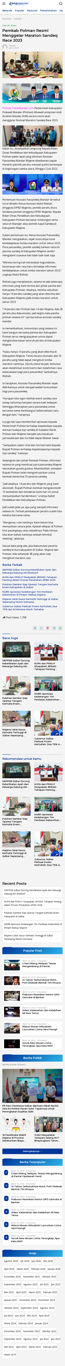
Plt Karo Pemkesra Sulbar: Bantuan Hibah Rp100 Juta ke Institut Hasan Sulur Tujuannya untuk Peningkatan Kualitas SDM (30, 1108)
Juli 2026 (25, 1260)
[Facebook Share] (35, 628)
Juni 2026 (36, 1260)
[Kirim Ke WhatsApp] (60, 628)
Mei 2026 (48, 1260)
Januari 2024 (41, 1323)
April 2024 (44, 1315)
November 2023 (31, 1331)
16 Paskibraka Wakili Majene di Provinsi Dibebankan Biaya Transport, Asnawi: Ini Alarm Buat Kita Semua (15, 1138)
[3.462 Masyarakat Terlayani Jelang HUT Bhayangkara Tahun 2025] (48, 1124)
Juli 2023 (44, 1338)
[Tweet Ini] (41, 628)
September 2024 (29, 1307)
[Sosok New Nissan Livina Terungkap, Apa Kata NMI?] (12, 1043)
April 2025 (21, 1292)
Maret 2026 (23, 1268)
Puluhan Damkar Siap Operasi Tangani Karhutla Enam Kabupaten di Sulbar (30, 586)
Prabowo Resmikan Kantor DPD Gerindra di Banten (40, 996)
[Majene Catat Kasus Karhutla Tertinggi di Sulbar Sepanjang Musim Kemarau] (16, 719)
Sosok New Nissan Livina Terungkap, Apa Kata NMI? (37, 1044)
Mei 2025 (9, 1292)
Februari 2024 (25, 1323)
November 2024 (46, 1299)
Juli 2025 (44, 1284)
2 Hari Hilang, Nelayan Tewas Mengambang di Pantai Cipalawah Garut (39, 965)
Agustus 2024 (47, 1307)
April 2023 (21, 1346)
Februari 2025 (50, 1292)
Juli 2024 (8, 1315)
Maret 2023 (35, 1346)
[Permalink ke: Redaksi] (4, 46)
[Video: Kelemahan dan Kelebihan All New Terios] (12, 1012)
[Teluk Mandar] (18, 3)
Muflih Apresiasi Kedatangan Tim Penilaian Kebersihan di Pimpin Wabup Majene (27, 593)
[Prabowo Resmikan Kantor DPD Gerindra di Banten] (12, 996)
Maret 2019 (10, 1354)
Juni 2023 (55, 1338)
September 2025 (12, 1284)
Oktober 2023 (49, 1331)
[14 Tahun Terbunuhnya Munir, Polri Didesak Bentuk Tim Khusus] (12, 980)
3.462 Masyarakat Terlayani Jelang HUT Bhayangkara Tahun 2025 (46, 1138)
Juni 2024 (19, 1315)
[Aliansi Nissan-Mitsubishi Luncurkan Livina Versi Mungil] (12, 1028)
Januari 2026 (54, 1268)
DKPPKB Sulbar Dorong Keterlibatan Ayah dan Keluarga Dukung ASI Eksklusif (29, 571)
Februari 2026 (38, 1268)
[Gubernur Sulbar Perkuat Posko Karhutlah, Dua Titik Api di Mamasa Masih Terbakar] (48, 723)
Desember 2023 (12, 1331)
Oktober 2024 (11, 1307)
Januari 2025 (10, 1299)
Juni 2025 (55, 1284)
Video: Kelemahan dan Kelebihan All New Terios (41, 1012)
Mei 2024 (31, 1315)
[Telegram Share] (54, 628)
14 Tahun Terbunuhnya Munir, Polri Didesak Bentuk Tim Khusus (41, 981)
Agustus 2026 (11, 1260)
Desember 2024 (27, 1299)
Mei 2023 (9, 1346)
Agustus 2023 (30, 1338)
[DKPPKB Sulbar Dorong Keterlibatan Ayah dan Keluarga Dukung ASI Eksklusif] (16, 650)
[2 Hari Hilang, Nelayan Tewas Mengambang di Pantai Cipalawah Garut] (12, 965)
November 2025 (31, 1276)
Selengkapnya (31, 1151)
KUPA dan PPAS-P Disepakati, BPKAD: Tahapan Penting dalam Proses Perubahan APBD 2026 (29, 578)
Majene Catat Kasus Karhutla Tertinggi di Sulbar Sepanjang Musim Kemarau (30, 600)
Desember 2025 (12, 1276)
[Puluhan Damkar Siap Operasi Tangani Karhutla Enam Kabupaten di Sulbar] (16, 685)
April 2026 (9, 1268)
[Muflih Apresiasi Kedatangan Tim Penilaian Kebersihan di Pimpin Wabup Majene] (48, 683)
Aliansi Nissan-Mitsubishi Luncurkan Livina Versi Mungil (39, 1028)
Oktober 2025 (49, 1276)
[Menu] (4, 3)
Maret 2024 (10, 1323)
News (13, 25)
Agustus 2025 (30, 1284)
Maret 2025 (35, 1292)
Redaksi (12, 45)
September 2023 (12, 1338)
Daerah (6, 25)
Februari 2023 (50, 1346)
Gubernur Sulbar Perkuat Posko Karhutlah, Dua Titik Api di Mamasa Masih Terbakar (29, 608)
